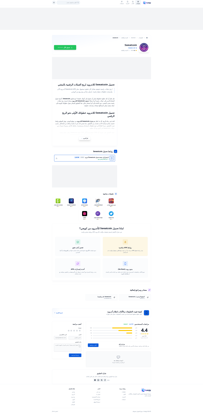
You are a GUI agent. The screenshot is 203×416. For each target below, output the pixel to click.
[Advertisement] (101, 19)
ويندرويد (73, 397)
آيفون (73, 399)
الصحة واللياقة (124, 37)
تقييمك (79, 328)
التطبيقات (141, 37)
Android (133, 37)
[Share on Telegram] (95, 380)
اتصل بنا (98, 394)
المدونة (124, 397)
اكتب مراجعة (93, 345)
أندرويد (73, 394)
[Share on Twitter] (101, 380)
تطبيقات (124, 392)
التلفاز (73, 402)
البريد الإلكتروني (63, 334)
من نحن (98, 392)
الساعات (73, 404)
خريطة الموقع (97, 402)
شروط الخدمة (97, 399)
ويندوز (73, 392)
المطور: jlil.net (55, 411)
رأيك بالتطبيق (78, 342)
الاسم (80, 334)
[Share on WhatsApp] (98, 380)
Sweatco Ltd (131, 48)
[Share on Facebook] (105, 380)
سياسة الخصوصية (96, 397)
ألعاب (124, 394)
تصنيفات (124, 399)
